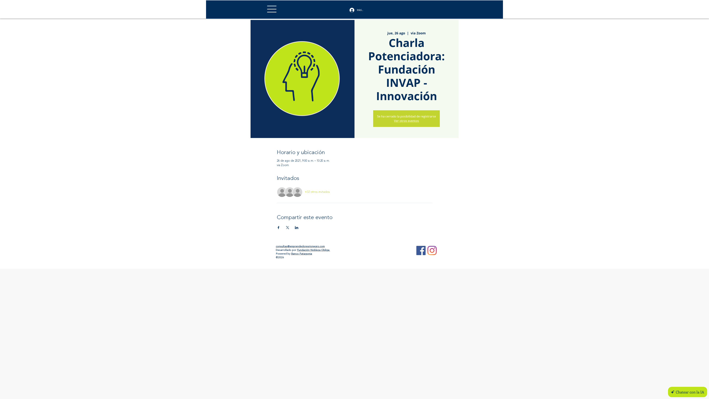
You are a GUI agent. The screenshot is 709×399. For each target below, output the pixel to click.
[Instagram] (432, 250)
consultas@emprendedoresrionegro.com (300, 246)
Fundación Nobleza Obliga (313, 250)
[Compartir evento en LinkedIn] (296, 227)
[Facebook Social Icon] (421, 250)
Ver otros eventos (406, 121)
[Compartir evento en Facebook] (278, 227)
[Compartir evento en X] (287, 227)
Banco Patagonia (301, 254)
